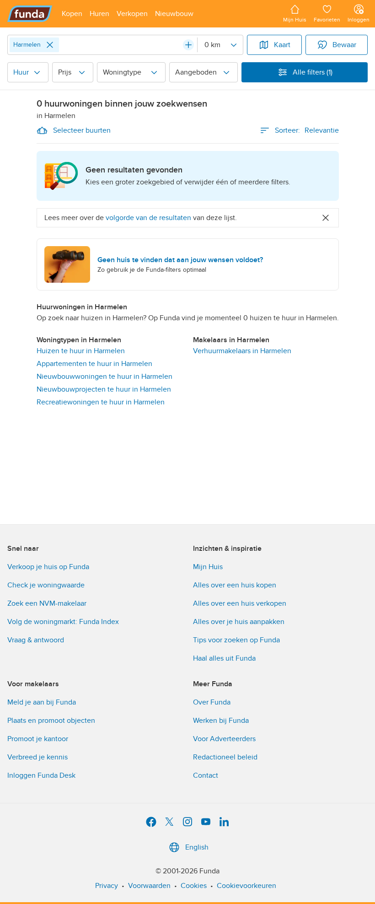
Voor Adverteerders (224, 738)
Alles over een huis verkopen (239, 603)
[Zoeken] (188, 44)
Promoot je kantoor (37, 738)
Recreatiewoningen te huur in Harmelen (101, 402)
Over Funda (211, 702)
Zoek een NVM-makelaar (46, 603)
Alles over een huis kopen (234, 585)
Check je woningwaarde (46, 585)
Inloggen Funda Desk (41, 775)
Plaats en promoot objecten (51, 720)
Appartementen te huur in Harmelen (94, 363)
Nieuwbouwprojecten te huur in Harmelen (104, 389)
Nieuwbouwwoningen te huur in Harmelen (104, 376)
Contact (205, 775)
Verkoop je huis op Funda (48, 566)
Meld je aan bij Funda (41, 702)
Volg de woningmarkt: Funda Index (63, 621)
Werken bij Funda (221, 720)
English (197, 847)
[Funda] (30, 13)
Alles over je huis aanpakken (238, 621)
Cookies (194, 885)
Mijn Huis (208, 566)
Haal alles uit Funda (224, 658)
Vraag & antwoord (35, 640)
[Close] (49, 44)
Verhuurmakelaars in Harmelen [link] (242, 350)
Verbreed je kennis (37, 757)
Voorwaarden (149, 885)
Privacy (106, 885)
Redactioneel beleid (225, 757)
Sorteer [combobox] (307, 130)
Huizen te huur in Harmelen (81, 350)
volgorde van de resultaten (148, 217)
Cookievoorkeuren (246, 885)
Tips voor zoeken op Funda (236, 640)
